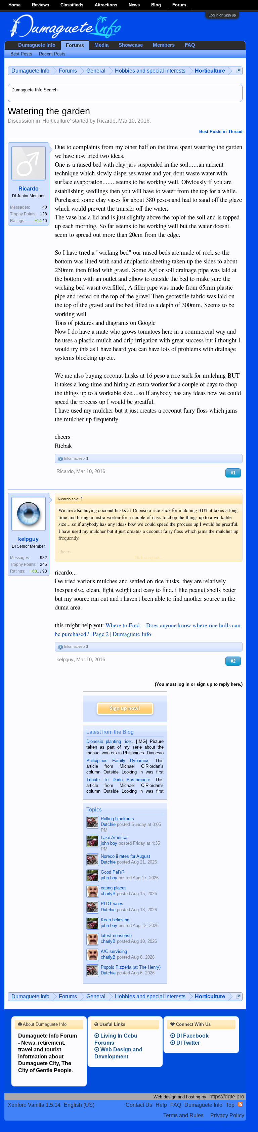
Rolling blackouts (117, 818)
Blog (156, 4)
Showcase (131, 45)
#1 (233, 472)
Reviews (40, 4)
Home (14, 4)
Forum (179, 4)
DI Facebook (192, 1036)
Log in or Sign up (222, 15)
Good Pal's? (112, 872)
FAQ (190, 45)
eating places (114, 887)
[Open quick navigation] (238, 71)
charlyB (108, 893)
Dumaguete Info (36, 45)
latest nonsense (116, 935)
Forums (75, 45)
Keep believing (115, 919)
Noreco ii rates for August (125, 856)
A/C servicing (114, 951)
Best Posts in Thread (221, 131)
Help (161, 1105)
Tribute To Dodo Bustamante (118, 779)
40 (44, 207)
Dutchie (108, 824)
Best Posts (21, 53)
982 (43, 557)
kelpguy (28, 539)
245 (43, 564)
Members (164, 45)
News (134, 4)
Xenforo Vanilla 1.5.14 (34, 1105)
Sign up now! (125, 708)
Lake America (114, 837)
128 (43, 214)
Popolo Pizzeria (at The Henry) (131, 967)
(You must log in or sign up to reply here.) (199, 684)
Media (101, 45)
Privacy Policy (227, 1115)
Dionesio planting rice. (109, 741)
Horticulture (56, 121)
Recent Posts (52, 53)
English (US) (79, 1105)
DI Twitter (187, 1043)
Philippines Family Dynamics (117, 760)
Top (230, 1105)
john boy (109, 843)
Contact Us (139, 1105)
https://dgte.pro (226, 1096)
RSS (240, 1104)
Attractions (106, 4)
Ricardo (106, 121)
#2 (233, 661)
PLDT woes (112, 903)
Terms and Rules (183, 1115)
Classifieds (71, 4)
